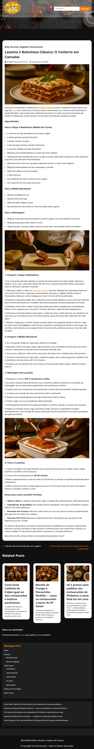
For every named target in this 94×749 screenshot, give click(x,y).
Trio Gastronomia (39, 746)
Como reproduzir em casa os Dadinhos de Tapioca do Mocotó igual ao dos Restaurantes (36, 720)
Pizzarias (9, 681)
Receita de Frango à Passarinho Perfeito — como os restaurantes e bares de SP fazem (46, 595)
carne (14, 110)
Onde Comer (8, 666)
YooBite (49, 740)
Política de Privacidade (12, 689)
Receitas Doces (11, 658)
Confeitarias (10, 669)
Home (6, 650)
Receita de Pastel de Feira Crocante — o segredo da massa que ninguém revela (33, 716)
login (22, 635)
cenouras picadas (40, 290)
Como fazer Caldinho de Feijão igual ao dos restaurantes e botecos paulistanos (33, 704)
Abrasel (41, 740)
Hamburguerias (12, 673)
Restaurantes (36, 47)
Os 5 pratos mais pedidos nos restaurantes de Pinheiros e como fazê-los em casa (78, 592)
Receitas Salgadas (19, 47)
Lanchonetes (11, 677)
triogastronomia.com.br (17, 62)
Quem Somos (9, 693)
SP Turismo (59, 740)
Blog (7, 47)
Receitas (7, 654)
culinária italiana (45, 107)
